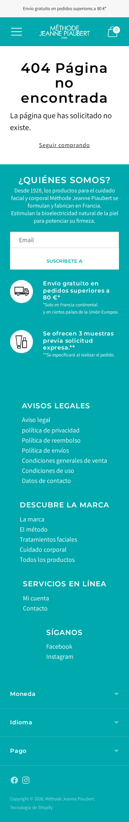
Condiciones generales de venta (64, 460)
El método (34, 529)
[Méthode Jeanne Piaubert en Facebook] (14, 781)
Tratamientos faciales (48, 539)
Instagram (59, 656)
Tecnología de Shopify (31, 807)
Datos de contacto (46, 480)
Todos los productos (47, 559)
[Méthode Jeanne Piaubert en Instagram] (26, 781)
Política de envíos (45, 450)
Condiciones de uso (48, 470)
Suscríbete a (65, 261)
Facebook (59, 646)
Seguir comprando (64, 145)
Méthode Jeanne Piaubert (69, 799)
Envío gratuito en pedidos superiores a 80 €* (64, 8)
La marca (32, 519)
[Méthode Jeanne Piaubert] (64, 32)
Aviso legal (36, 420)
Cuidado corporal (43, 549)
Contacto (35, 608)
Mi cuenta (36, 598)
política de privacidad (51, 430)
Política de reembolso (51, 440)
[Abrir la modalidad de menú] (16, 32)
